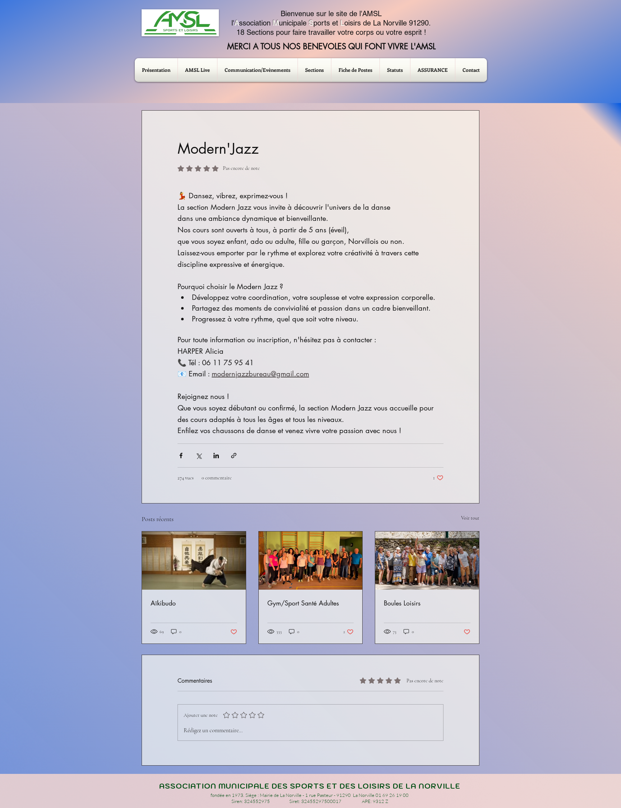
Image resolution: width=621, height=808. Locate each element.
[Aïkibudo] (194, 560)
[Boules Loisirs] (427, 560)
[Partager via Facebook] (181, 455)
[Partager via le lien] (233, 455)
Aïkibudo (163, 603)
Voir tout (470, 518)
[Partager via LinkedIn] (216, 455)
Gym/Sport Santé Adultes (303, 603)
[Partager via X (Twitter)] (198, 455)
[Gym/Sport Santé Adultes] (311, 560)
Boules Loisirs (402, 603)
